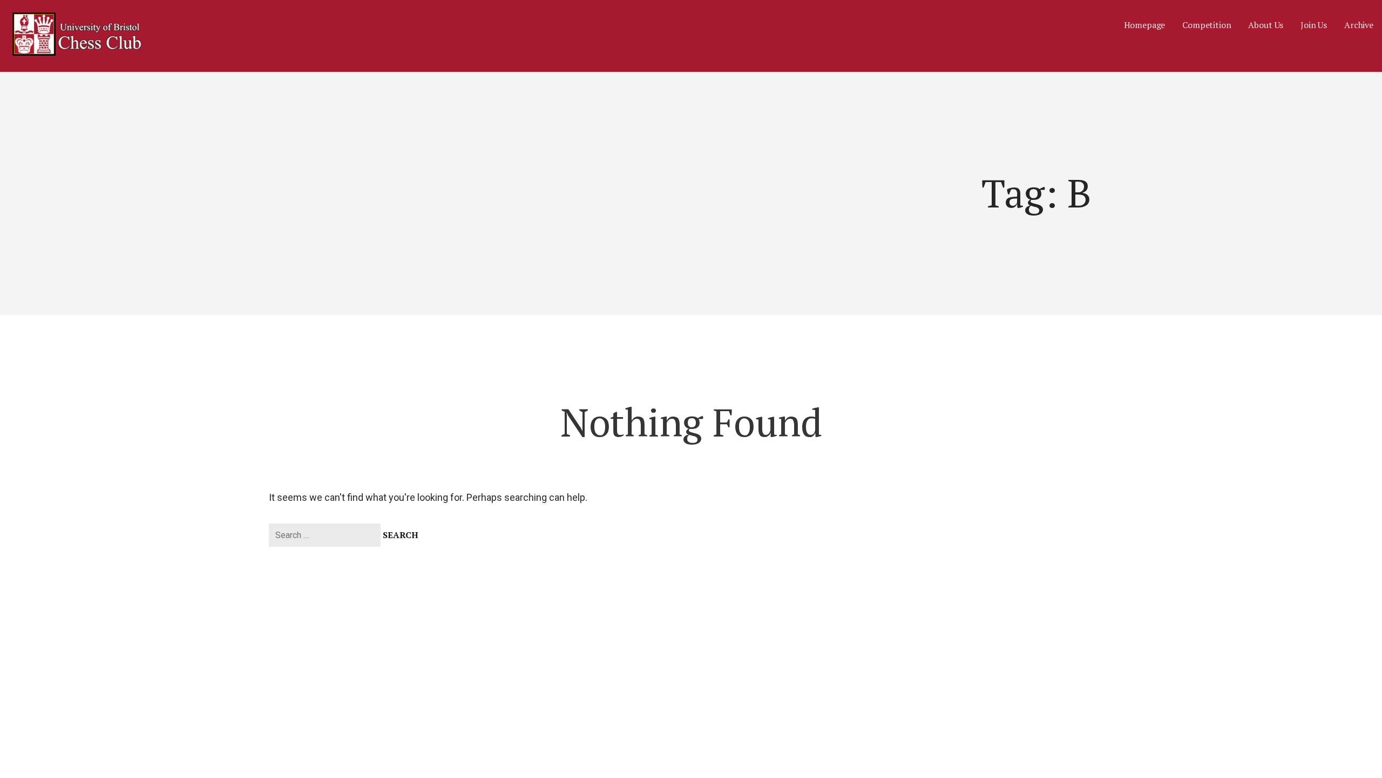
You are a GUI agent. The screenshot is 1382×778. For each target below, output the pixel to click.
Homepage (1145, 25)
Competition (1206, 25)
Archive (1358, 25)
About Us (1265, 25)
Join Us (1313, 25)
